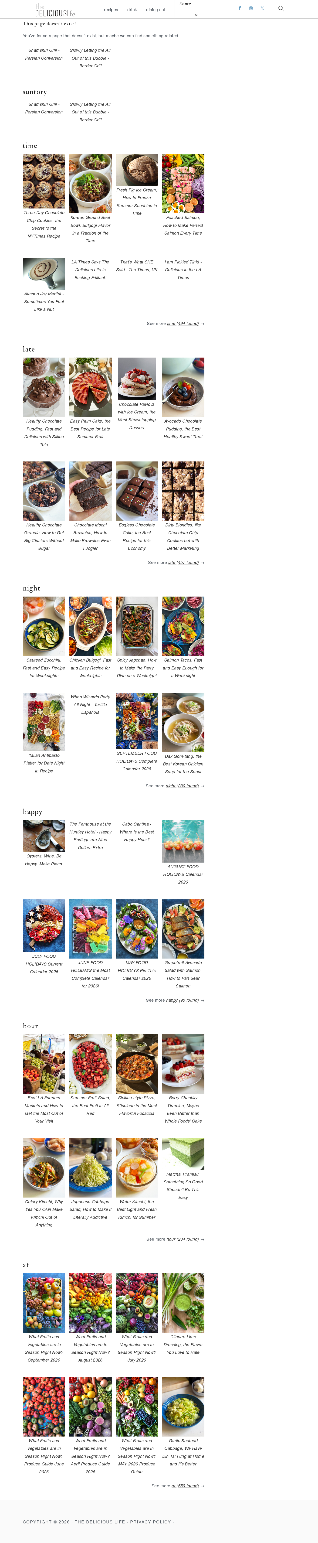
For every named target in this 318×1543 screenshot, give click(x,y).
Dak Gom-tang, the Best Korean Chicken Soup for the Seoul (183, 764)
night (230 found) (182, 786)
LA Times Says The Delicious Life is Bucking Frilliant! (90, 269)
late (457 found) (183, 562)
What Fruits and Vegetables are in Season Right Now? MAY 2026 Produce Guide (137, 1456)
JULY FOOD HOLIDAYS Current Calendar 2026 (44, 964)
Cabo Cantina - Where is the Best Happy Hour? (137, 831)
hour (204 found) (183, 1239)
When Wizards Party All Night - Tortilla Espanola (90, 704)
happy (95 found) (182, 1000)
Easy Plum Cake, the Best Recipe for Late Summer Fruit (90, 428)
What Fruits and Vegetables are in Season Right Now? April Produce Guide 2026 (90, 1456)
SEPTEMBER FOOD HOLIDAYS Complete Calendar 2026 (136, 761)
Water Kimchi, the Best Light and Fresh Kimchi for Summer (137, 1209)
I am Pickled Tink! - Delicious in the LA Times (183, 269)
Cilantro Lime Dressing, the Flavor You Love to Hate (183, 1344)
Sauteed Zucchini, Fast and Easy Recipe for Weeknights (44, 667)
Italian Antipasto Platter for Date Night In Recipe (44, 763)
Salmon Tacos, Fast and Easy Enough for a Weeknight (183, 667)
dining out (155, 9)
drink (132, 9)
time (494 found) (183, 323)
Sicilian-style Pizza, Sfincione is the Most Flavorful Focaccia (137, 1105)
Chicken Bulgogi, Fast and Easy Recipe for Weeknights (90, 667)
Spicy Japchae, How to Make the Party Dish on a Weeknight (137, 667)
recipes (111, 9)
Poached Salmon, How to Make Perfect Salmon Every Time (183, 225)
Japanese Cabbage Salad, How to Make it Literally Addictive (90, 1209)
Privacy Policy (150, 1522)
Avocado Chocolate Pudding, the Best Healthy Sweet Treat (183, 428)
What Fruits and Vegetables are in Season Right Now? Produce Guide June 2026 (44, 1456)
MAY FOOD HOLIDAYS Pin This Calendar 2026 (137, 970)
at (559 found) (185, 1485)
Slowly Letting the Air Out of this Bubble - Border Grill (90, 57)
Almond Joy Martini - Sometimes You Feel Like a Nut (44, 301)
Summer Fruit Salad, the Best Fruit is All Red (90, 1105)
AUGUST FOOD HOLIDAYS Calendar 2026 (183, 874)
